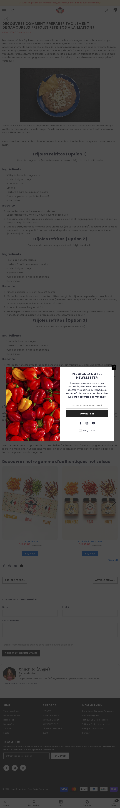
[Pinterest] (93, 423)
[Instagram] (87, 423)
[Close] (114, 367)
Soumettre (87, 413)
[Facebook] (80, 423)
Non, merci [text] (89, 430)
